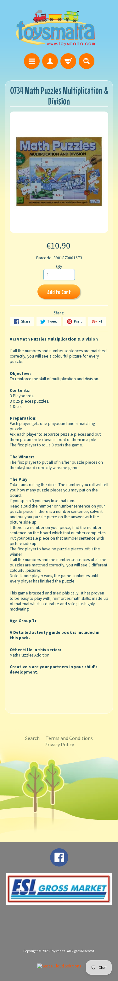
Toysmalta (57, 951)
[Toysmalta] (55, 27)
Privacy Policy (59, 744)
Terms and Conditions (69, 738)
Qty (59, 266)
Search (32, 738)
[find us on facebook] (59, 863)
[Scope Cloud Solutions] (59, 966)
